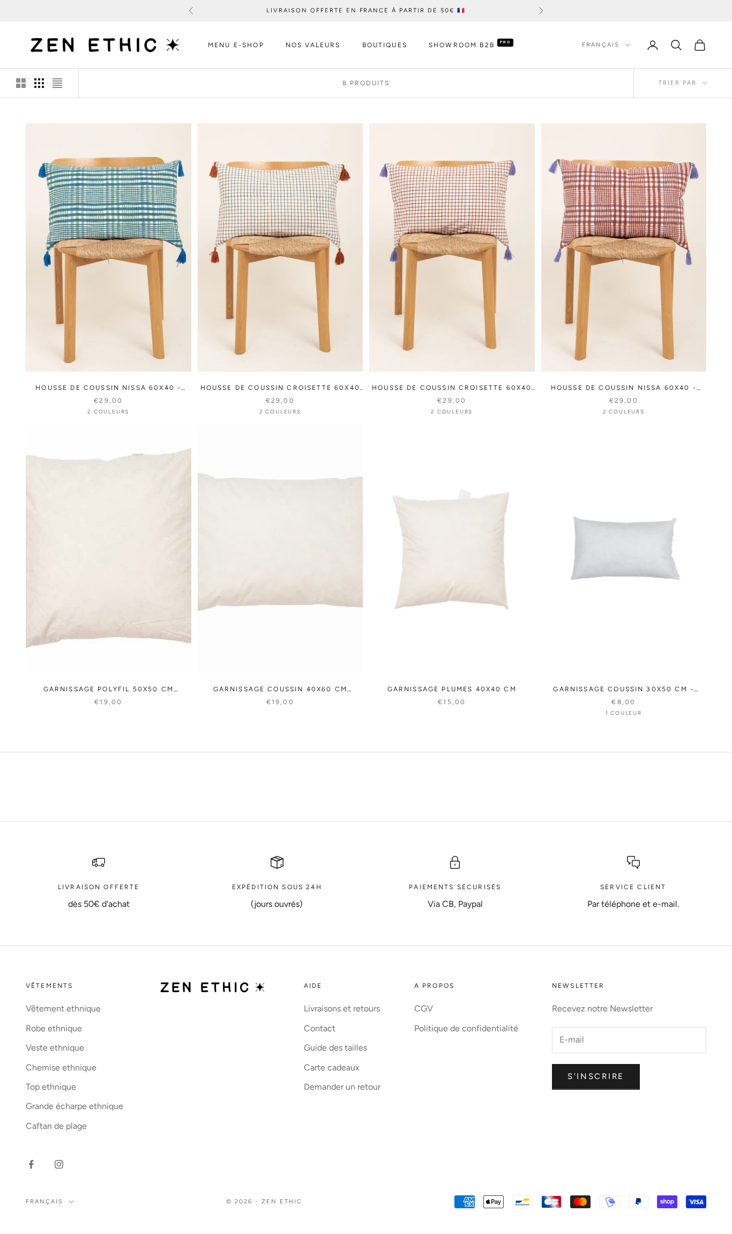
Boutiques (384, 45)
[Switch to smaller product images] (39, 83)
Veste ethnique (55, 1048)
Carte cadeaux (332, 1067)
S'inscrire (595, 1076)
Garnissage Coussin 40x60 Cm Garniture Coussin (280, 689)
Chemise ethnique (61, 1067)
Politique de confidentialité (466, 1028)
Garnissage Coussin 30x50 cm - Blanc (623, 689)
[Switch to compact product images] (57, 83)
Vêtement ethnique (63, 1008)
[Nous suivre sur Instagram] (59, 1164)
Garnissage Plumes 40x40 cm (452, 689)
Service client (633, 887)
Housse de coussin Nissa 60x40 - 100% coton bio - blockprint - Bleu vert (108, 388)
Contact (319, 1028)
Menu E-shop (236, 45)
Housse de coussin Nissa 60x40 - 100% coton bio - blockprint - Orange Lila (624, 388)
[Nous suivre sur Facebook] (31, 1164)
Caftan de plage (56, 1126)
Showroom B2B (462, 45)
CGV (423, 1008)
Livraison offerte (99, 887)
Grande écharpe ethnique (74, 1106)
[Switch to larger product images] (21, 83)
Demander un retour (342, 1087)
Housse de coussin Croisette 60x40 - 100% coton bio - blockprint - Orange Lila (452, 388)
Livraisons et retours (342, 1008)
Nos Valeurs (313, 45)
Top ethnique (51, 1087)
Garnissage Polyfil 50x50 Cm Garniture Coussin (108, 689)
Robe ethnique (54, 1028)
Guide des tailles (335, 1048)
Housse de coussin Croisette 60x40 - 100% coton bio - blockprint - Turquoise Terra (280, 388)
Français (600, 44)
